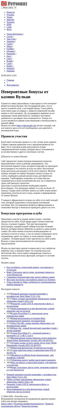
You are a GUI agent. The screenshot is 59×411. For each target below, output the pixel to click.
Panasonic (11, 53)
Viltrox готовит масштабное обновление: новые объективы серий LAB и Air (31, 300)
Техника (10, 22)
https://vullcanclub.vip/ (26, 125)
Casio (9, 63)
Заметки (10, 19)
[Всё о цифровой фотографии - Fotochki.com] (14, 5)
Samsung (11, 71)
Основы (10, 14)
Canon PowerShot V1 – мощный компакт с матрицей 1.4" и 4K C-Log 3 (29, 334)
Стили (10, 36)
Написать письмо (30, 406)
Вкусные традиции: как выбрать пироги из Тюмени (31, 279)
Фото (9, 29)
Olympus (11, 51)
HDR (9, 24)
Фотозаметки (13, 85)
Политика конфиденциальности (29, 404)
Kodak (9, 61)
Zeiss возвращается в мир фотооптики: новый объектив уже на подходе (28, 390)
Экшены (11, 41)
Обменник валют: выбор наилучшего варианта (34, 360)
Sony (9, 56)
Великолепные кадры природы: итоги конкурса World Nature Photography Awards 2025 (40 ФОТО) (31, 339)
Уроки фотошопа (15, 34)
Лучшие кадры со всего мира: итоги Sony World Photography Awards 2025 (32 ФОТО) (31, 344)
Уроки (9, 17)
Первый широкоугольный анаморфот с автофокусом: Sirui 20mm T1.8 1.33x (27, 295)
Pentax (9, 66)
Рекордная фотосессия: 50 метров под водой (32, 348)
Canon (9, 44)
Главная (10, 80)
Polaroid (10, 68)
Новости (11, 12)
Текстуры (11, 39)
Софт (9, 27)
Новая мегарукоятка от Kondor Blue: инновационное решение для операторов (26, 319)
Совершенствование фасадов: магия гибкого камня (31, 277)
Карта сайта (6, 404)
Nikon (9, 46)
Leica (9, 58)
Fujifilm (10, 49)
